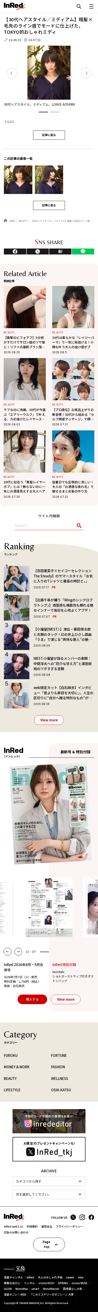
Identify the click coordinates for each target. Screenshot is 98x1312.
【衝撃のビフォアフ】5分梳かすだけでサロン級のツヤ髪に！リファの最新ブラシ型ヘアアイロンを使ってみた (24, 342)
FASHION (58, 1066)
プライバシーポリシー (69, 1226)
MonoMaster (51, 1289)
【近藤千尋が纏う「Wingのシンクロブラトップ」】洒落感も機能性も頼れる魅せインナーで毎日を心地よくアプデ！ (63, 605)
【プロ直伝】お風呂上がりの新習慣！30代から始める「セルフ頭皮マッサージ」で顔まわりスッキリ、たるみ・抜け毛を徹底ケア (73, 414)
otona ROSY (46, 1283)
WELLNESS (59, 1078)
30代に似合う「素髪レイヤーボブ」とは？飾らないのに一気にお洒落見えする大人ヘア (25, 487)
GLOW (8, 1289)
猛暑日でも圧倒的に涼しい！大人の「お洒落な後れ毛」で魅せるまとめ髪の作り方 (73, 487)
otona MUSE (80, 1283)
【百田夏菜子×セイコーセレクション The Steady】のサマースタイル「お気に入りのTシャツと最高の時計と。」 (63, 575)
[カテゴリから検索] (49, 1181)
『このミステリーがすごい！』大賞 (52, 1294)
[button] (43, 112)
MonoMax (21, 1289)
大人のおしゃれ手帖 (50, 1277)
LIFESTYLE (12, 1089)
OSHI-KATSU (61, 1089)
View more (49, 720)
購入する (32, 999)
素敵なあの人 (12, 1283)
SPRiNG (63, 1283)
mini (80, 1277)
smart (35, 1289)
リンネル (29, 1283)
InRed (30, 1277)
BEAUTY (9, 332)
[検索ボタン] (78, 525)
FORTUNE (59, 1055)
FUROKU (11, 1055)
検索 (79, 6)
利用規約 (32, 1226)
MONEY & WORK (17, 1066)
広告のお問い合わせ (16, 1232)
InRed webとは (13, 1226)
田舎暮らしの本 (72, 1289)
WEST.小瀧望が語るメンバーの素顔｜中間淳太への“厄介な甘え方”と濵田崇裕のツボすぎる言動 (63, 663)
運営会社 (46, 1226)
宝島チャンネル (13, 1277)
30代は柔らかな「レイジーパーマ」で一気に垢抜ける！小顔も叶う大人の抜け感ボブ (73, 342)
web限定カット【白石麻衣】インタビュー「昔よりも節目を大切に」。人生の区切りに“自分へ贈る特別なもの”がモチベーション (63, 693)
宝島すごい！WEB (15, 1294)
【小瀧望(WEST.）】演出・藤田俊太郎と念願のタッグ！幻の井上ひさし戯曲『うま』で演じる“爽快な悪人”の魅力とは (63, 634)
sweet (70, 1277)
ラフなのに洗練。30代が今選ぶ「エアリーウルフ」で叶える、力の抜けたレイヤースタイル (25, 414)
